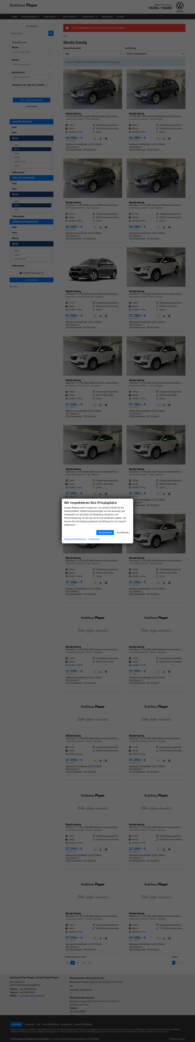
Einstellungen (123, 532)
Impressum (94, 539)
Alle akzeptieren (105, 532)
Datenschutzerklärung (75, 539)
